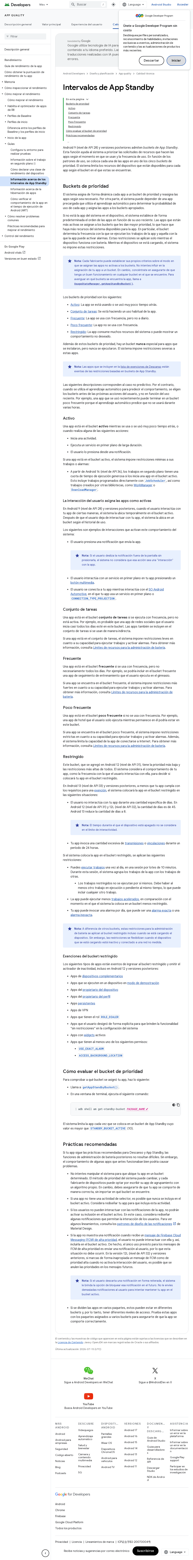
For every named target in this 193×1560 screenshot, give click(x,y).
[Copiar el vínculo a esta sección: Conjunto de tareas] (101, 609)
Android (60, 1434)
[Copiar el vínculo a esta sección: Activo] (78, 418)
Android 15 (130, 1442)
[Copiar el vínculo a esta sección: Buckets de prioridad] (112, 186)
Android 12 (130, 1460)
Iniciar (176, 61)
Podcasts (60, 1473)
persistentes (86, 1003)
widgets (89, 1035)
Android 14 (130, 1448)
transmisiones (134, 843)
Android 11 (130, 1466)
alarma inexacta (81, 915)
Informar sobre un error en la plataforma (179, 1433)
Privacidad (84, 1466)
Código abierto (64, 1455)
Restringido (78, 332)
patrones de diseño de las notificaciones (144, 1224)
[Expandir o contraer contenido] (87, 99)
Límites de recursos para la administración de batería (129, 648)
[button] (24, 82)
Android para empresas (63, 1441)
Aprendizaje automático (85, 1437)
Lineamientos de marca (100, 1541)
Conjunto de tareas (83, 311)
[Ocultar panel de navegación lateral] (45, 1553)
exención (100, 790)
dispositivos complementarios (102, 976)
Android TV (108, 1467)
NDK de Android (156, 1478)
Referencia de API (155, 1460)
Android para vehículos (109, 1459)
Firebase (60, 1516)
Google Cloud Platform (69, 1522)
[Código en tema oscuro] (174, 1105)
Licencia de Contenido (70, 1342)
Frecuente (77, 318)
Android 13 (130, 1454)
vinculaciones (156, 843)
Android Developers (74, 73)
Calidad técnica (145, 73)
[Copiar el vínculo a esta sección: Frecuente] (85, 659)
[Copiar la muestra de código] (178, 1105)
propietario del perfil (96, 997)
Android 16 (130, 1436)
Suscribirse (145, 1551)
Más (42, 4)
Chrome (60, 1510)
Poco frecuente (81, 325)
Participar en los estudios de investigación (179, 1469)
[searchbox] (25, 36)
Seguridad (61, 1449)
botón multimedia (82, 583)
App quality (15, 15)
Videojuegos (85, 1430)
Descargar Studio (153, 1469)
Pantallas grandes (106, 1435)
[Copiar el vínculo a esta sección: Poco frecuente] (95, 708)
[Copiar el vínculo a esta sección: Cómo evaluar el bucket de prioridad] (146, 1072)
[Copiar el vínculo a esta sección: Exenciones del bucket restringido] (121, 956)
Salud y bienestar (83, 1446)
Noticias (60, 1461)
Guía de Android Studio (156, 1439)
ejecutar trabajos (93, 867)
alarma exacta (161, 910)
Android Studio (161, 4)
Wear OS (106, 1443)
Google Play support (177, 1459)
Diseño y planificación (102, 73)
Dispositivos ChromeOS (108, 1450)
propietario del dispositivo (100, 990)
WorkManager (143, 485)
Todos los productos (68, 1528)
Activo (74, 305)
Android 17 (130, 1430)
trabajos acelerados (125, 899)
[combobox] (88, 4)
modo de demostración (143, 983)
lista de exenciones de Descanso (141, 366)
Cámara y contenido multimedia (85, 1457)
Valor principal (51, 24)
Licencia (77, 1541)
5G (80, 1472)
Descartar (151, 61)
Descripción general (18, 24)
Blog (58, 1467)
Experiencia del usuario (86, 24)
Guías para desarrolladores (156, 1449)
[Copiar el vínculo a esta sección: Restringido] (87, 757)
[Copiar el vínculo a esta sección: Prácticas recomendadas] (120, 1144)
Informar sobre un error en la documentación (179, 1446)
